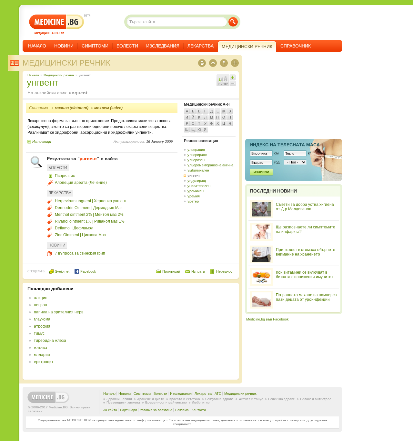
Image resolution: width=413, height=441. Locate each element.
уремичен (195, 191)
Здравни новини (119, 399)
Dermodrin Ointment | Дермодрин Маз (89, 207)
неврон (40, 305)
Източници (41, 141)
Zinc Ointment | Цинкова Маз (80, 235)
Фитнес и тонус (251, 399)
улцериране (197, 155)
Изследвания (162, 45)
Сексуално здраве (219, 399)
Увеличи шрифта (233, 77)
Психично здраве (281, 399)
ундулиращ (196, 181)
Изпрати (198, 271)
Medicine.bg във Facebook (267, 319)
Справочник (295, 45)
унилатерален (198, 186)
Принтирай (171, 271)
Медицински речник (66, 62)
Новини (64, 45)
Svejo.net (61, 271)
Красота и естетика (184, 399)
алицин (40, 298)
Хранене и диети (150, 399)
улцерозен (196, 160)
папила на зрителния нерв (58, 312)
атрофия (42, 326)
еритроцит (44, 362)
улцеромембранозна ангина (210, 165)
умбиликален (198, 170)
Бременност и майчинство (166, 402)
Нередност (225, 271)
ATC (218, 393)
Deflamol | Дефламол (74, 228)
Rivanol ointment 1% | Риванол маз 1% (90, 221)
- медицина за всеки (56, 25)
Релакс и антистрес (315, 399)
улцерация (196, 150)
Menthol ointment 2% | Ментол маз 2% (89, 214)
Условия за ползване (156, 410)
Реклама (182, 410)
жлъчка (40, 347)
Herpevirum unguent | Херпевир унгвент (91, 201)
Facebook (87, 271)
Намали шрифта (233, 83)
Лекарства (200, 45)
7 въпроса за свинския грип (80, 253)
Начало (37, 45)
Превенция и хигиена (123, 402)
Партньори (128, 410)
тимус (39, 333)
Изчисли (261, 172)
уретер (193, 201)
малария (42, 354)
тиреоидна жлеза (50, 340)
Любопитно (201, 402)
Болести (127, 45)
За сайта (110, 410)
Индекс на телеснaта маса (285, 144)
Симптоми (95, 45)
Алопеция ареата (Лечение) (81, 182)
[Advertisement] (181, 331)
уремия (193, 196)
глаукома (42, 319)
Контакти (199, 410)
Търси (233, 21)
